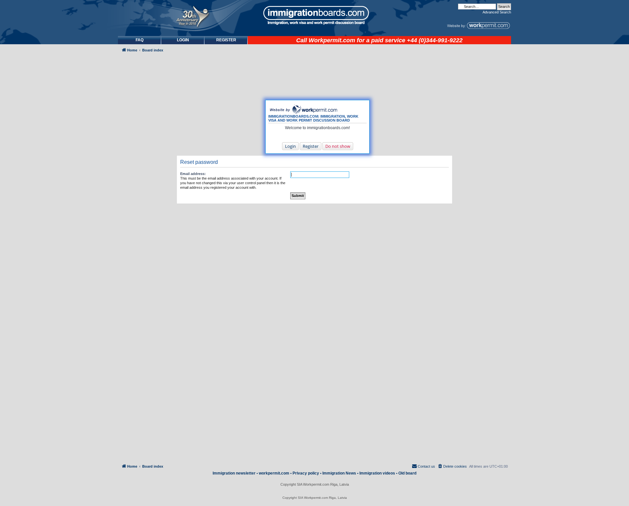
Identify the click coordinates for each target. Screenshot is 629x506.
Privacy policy (306, 473)
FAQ (139, 40)
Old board (407, 473)
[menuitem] (182, 40)
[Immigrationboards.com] (314, 15)
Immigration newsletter (234, 473)
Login (290, 146)
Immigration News (339, 473)
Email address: (193, 174)
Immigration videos (377, 473)
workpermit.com (274, 473)
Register (310, 146)
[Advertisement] (145, 231)
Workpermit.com (332, 40)
